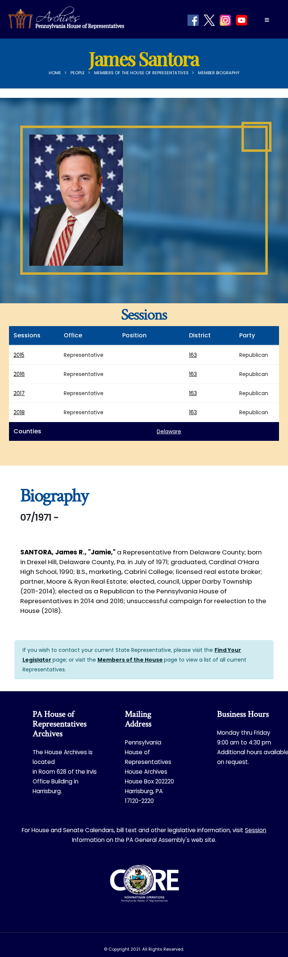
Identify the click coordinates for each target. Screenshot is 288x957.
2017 (19, 393)
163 (193, 355)
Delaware (169, 431)
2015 (19, 355)
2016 (19, 374)
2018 (19, 412)
